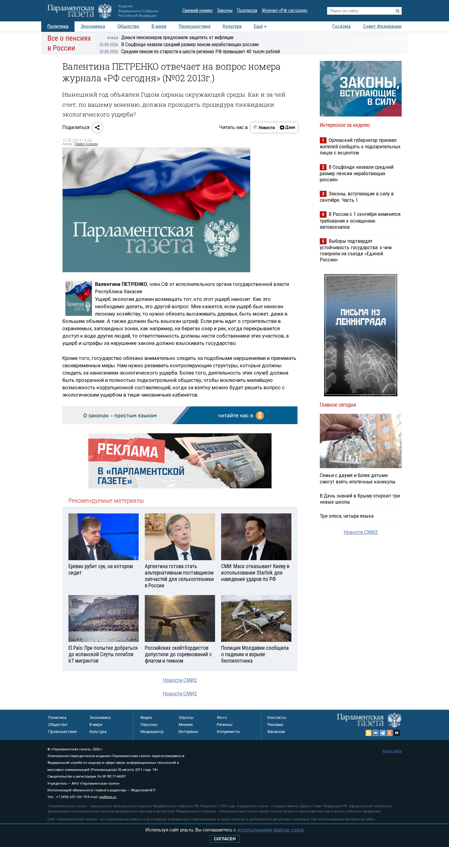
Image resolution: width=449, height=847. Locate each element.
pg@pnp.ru (107, 797)
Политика (57, 26)
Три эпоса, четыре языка (347, 516)
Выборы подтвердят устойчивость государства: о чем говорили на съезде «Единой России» (356, 250)
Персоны (149, 724)
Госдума (341, 26)
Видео (146, 717)
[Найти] (398, 11)
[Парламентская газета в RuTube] (397, 733)
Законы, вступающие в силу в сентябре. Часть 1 (357, 196)
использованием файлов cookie (270, 829)
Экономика (93, 26)
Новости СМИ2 (180, 680)
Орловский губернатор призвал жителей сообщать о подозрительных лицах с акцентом (360, 146)
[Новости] (264, 127)
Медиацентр (152, 731)
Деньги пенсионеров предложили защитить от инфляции (170, 37)
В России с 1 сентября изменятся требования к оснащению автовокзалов (360, 220)
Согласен (224, 839)
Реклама (275, 724)
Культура (232, 26)
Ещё (258, 26)
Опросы (186, 717)
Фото (222, 717)
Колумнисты (228, 731)
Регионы (224, 724)
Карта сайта (392, 751)
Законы (224, 10)
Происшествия (194, 26)
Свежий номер (197, 10)
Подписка (247, 10)
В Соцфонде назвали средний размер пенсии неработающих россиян (179, 44)
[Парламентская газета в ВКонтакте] (376, 733)
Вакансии (276, 731)
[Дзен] (287, 127)
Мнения (186, 724)
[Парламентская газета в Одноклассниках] (390, 733)
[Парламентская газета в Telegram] (383, 733)
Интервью (188, 731)
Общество (128, 26)
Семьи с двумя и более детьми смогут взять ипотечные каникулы (358, 478)
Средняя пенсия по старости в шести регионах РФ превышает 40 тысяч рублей (189, 51)
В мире (158, 26)
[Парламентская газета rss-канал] (369, 733)
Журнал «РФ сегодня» (285, 10)
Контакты (277, 717)
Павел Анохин (86, 144)
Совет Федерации (382, 26)
